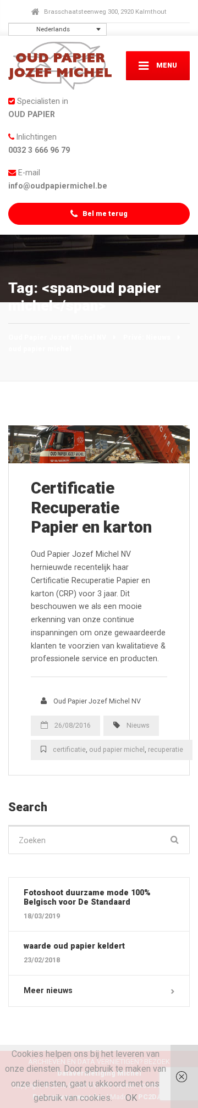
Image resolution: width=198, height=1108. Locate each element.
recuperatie (165, 749)
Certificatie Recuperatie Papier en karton (91, 507)
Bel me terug (104, 213)
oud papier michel (117, 749)
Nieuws (138, 725)
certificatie (69, 749)
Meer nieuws (48, 990)
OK (131, 1098)
